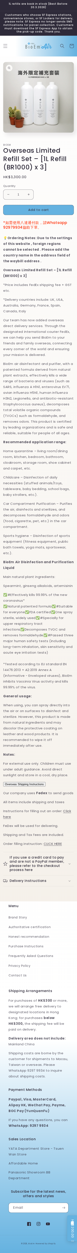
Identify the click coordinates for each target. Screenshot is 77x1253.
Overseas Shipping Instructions (24, 784)
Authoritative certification (30, 927)
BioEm (31, 1243)
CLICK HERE (53, 843)
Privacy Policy (19, 966)
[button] (5, 46)
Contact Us (18, 975)
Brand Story (18, 917)
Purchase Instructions (26, 946)
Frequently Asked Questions (31, 956)
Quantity (9, 186)
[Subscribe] (63, 1208)
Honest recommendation (29, 937)
